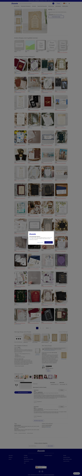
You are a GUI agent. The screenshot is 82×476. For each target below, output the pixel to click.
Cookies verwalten (40, 242)
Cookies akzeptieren (48, 242)
